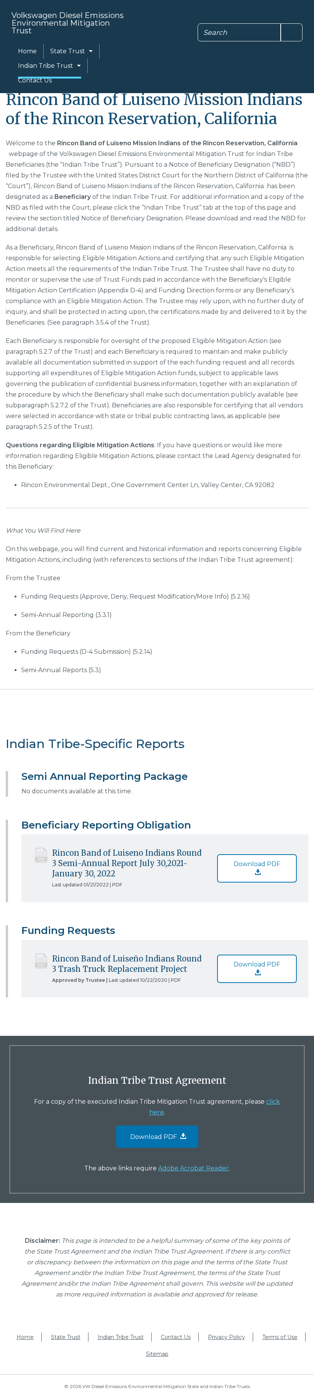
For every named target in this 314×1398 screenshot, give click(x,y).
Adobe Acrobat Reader (193, 1168)
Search (215, 32)
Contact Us (35, 80)
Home (27, 51)
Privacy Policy (226, 1337)
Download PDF (257, 864)
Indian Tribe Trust (121, 1337)
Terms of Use (280, 1337)
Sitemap (157, 1353)
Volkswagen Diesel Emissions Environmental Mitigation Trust (67, 23)
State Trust (65, 1337)
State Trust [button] (67, 51)
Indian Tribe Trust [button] (45, 65)
